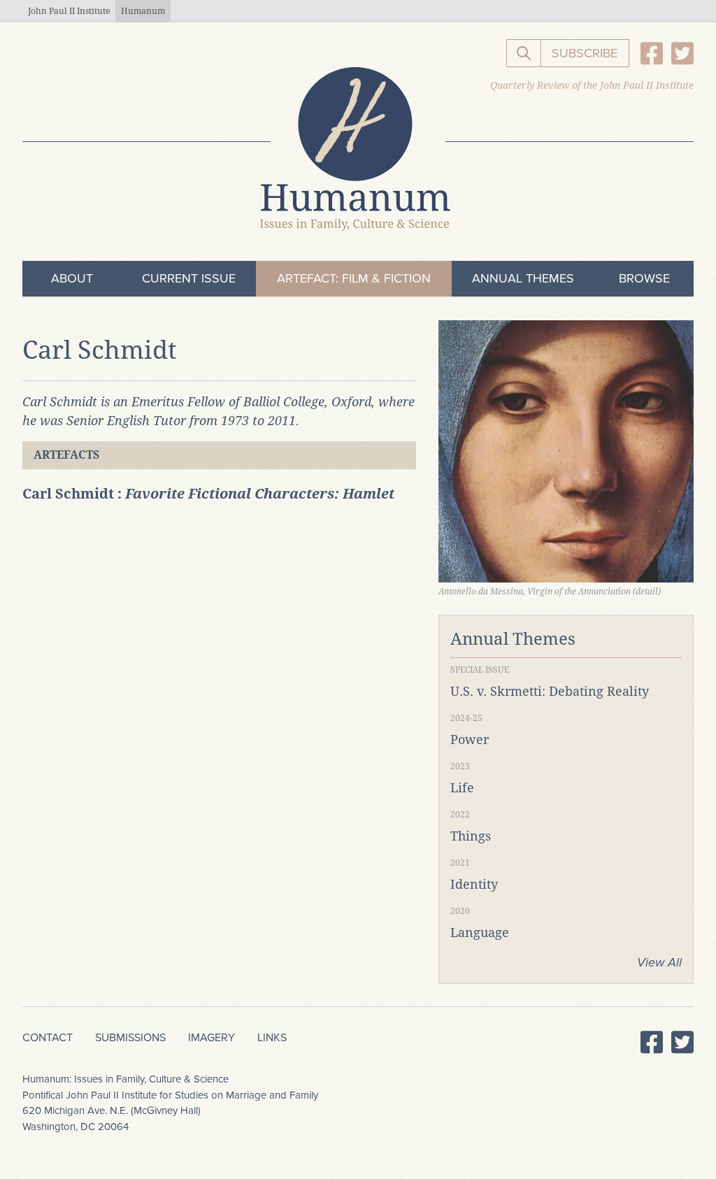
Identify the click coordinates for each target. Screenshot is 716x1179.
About (72, 278)
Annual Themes (523, 278)
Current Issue (189, 278)
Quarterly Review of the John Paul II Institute (592, 85)
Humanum (143, 11)
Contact (47, 1038)
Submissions (130, 1038)
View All (659, 962)
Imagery (211, 1038)
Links (272, 1038)
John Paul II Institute (69, 11)
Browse (644, 278)
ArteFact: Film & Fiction (354, 278)
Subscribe (584, 53)
